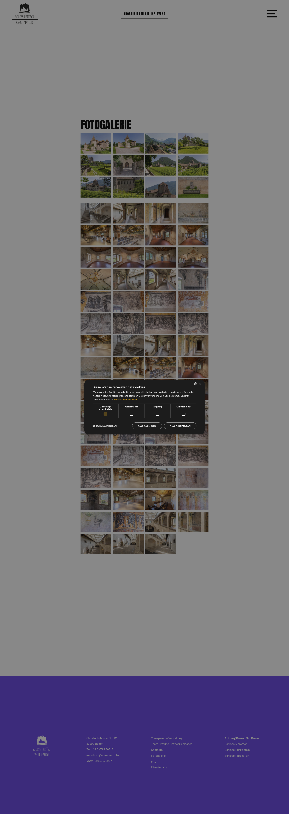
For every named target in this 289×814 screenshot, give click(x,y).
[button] (105, 425)
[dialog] (144, 407)
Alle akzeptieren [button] (180, 425)
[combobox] (195, 383)
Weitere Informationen (126, 399)
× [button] (200, 383)
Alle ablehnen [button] (147, 425)
